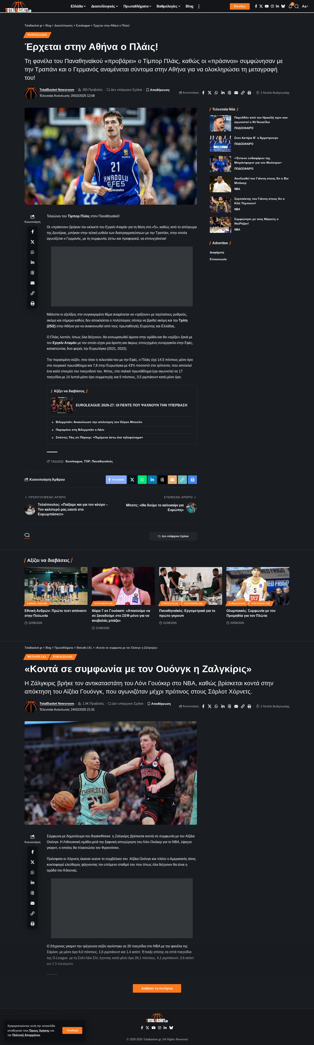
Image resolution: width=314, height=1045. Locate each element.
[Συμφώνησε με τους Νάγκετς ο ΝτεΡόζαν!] (220, 225)
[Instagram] (272, 6)
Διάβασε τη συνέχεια (157, 988)
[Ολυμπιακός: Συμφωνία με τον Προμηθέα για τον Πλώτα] (257, 586)
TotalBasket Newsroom (57, 89)
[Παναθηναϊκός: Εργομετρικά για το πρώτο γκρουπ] (190, 586)
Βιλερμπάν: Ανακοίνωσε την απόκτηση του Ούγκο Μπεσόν (99, 422)
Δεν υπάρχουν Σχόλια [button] (175, 536)
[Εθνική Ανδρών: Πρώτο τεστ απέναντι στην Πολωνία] (56, 586)
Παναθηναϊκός (102, 461)
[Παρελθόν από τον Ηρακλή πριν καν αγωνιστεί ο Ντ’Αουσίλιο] (220, 123)
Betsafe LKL (37, 657)
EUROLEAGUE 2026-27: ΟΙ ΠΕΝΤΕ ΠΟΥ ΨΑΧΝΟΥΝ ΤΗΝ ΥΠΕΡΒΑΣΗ (131, 405)
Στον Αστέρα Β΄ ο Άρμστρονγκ (256, 138)
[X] (261, 6)
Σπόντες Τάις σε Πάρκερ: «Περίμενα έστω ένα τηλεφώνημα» (99, 437)
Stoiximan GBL (103, 603)
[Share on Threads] (230, 92)
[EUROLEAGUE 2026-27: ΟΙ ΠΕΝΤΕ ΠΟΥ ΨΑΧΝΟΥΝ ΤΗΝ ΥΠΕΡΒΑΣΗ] (62, 405)
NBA (237, 189)
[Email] (236, 92)
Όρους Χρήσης (39, 1030)
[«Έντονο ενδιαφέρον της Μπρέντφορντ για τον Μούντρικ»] (220, 164)
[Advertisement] (122, 276)
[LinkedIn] (277, 6)
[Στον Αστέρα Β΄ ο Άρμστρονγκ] (220, 144)
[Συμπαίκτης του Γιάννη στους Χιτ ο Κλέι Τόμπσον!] (220, 205)
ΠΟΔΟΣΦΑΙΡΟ (243, 128)
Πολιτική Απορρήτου (26, 1035)
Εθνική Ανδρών (37, 603)
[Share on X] (210, 92)
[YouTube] (267, 6)
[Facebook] (256, 6)
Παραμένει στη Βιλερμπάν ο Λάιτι (80, 429)
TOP (87, 461)
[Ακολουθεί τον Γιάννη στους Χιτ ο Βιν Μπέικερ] (220, 184)
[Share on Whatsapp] (216, 92)
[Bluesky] (283, 6)
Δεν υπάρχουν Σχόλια (126, 89)
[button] (72, 1030)
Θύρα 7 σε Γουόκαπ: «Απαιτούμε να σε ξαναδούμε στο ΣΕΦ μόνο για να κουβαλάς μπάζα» (121, 615)
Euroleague (37, 35)
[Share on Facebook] (203, 92)
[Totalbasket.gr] (18, 6)
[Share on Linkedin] (223, 92)
